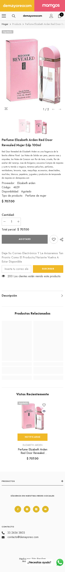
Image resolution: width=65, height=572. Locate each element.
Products (16, 24)
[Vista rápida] (44, 411)
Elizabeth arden (26, 183)
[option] (32, 72)
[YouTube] (45, 509)
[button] (53, 109)
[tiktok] (36, 509)
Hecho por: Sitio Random (32, 558)
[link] (53, 239)
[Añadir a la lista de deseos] (44, 405)
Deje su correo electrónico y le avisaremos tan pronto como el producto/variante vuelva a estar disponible (32, 257)
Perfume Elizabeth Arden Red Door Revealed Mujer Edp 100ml (32, 451)
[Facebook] (18, 509)
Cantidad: (8, 215)
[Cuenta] (51, 16)
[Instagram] (27, 509)
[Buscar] (14, 16)
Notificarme (32, 437)
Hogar (5, 24)
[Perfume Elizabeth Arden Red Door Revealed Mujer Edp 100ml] (32, 417)
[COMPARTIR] (60, 239)
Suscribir (48, 268)
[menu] (4, 16)
